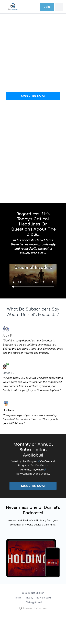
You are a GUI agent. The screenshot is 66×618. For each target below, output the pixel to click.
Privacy (29, 597)
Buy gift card (44, 597)
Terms (18, 597)
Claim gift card (34, 602)
